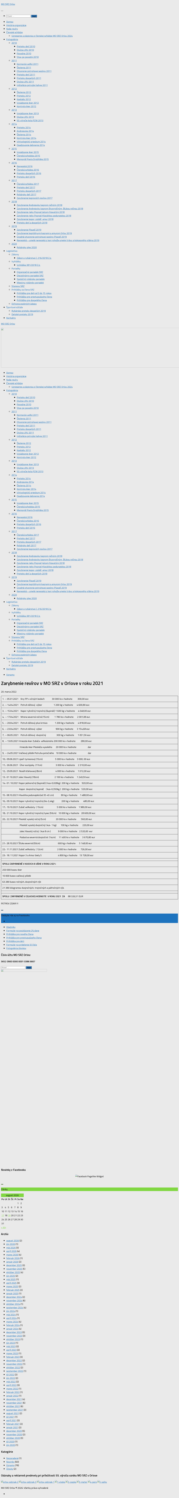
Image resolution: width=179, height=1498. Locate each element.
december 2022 (14, 1360)
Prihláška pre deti (15, 941)
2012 (14, 88)
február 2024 (13, 1325)
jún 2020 (10, 1445)
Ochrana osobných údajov (24, 304)
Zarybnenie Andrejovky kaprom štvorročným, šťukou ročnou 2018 (50, 208)
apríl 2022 (11, 1385)
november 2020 (14, 1434)
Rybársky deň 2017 (26, 194)
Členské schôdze (14, 32)
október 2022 (13, 1367)
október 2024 (13, 1304)
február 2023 (13, 1357)
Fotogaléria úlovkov (16, 948)
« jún (3, 1227)
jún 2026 (10, 1244)
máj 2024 (11, 1314)
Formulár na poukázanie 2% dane (22, 930)
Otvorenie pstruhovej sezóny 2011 (34, 71)
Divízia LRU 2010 (25, 50)
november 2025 (14, 1269)
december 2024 (14, 1297)
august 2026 (12, 1240)
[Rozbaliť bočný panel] (2, 910)
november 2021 (14, 1403)
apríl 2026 (11, 1251)
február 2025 (13, 1290)
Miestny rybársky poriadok (30, 282)
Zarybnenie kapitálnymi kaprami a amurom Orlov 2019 (44, 233)
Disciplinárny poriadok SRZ (30, 275)
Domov (9, 22)
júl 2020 (10, 1441)
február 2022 (13, 1392)
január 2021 (12, 1427)
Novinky (10, 1462)
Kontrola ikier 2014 (26, 138)
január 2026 (12, 1262)
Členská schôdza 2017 (28, 184)
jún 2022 (10, 1378)
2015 (14, 148)
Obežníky (10, 927)
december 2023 (14, 1332)
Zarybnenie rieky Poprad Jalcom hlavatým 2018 (41, 212)
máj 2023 (11, 1346)
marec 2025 (12, 1286)
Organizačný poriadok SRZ (30, 272)
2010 (14, 43)
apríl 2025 (11, 1283)
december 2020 (14, 1431)
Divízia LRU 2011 (25, 81)
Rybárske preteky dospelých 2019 (29, 311)
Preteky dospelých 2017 (29, 191)
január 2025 (12, 1293)
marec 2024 (12, 1321)
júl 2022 (10, 1374)
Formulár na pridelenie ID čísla (21, 944)
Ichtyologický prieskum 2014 (31, 141)
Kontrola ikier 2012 (26, 106)
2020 (14, 244)
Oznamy (10, 674)
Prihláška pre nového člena (19, 934)
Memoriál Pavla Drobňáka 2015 (33, 159)
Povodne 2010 (24, 53)
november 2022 (14, 1364)
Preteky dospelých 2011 (29, 78)
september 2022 (14, 1371)
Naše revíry (12, 29)
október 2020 (13, 1438)
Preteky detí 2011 (26, 74)
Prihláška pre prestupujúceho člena (34, 296)
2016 (14, 163)
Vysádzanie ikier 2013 (28, 113)
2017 (14, 180)
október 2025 (13, 1272)
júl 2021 (10, 1417)
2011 (14, 60)
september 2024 (14, 1307)
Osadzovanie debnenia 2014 (31, 145)
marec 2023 (12, 1353)
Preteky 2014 (24, 127)
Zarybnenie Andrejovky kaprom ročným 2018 (39, 205)
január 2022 (12, 1395)
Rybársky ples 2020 (27, 247)
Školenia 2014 (24, 134)
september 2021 (14, 1410)
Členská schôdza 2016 (28, 170)
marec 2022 (12, 1388)
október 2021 (13, 1406)
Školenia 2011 (24, 67)
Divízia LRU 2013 (25, 117)
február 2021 (13, 1424)
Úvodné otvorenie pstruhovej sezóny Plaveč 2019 (42, 237)
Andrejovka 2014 (25, 131)
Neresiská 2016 (24, 166)
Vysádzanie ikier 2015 (28, 152)
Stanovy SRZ (18, 286)
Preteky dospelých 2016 (29, 173)
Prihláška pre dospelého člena (32, 300)
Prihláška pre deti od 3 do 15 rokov (34, 293)
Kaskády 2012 (24, 99)
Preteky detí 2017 (26, 187)
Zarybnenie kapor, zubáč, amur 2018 (35, 219)
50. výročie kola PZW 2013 (30, 120)
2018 (14, 201)
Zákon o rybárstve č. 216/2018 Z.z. (34, 258)
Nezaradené (12, 1458)
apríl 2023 (11, 1350)
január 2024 (12, 1328)
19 (9, 1215)
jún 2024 (10, 1311)
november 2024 (14, 1300)
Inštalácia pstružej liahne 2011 (32, 85)
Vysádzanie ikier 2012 (28, 103)
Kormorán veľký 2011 (27, 64)
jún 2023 (10, 1343)
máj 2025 (11, 1279)
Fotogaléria (12, 39)
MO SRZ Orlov (8, 4)
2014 (14, 124)
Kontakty (11, 318)
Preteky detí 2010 (26, 46)
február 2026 (13, 1258)
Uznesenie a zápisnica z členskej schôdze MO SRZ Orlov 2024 (42, 36)
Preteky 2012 (24, 96)
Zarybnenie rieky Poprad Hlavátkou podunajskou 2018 (44, 215)
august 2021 (12, 1413)
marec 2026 (12, 1254)
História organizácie (16, 25)
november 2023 (14, 1336)
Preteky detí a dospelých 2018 (32, 222)
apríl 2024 (11, 1318)
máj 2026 (11, 1247)
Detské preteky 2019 (22, 314)
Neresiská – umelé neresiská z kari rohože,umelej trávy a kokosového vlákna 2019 (58, 240)
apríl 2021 (11, 1420)
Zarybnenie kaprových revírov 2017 (34, 198)
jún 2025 (10, 1276)
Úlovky (9, 1469)
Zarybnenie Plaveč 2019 (29, 229)
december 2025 (14, 1265)
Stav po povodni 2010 (28, 57)
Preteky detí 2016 (26, 177)
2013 (14, 110)
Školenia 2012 (24, 92)
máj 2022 (11, 1381)
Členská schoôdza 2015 (28, 155)
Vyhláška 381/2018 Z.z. (28, 265)
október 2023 (13, 1339)
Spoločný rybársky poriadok (31, 279)
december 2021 (14, 1399)
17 (2, 1215)
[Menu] (2, 10)
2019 (14, 226)
